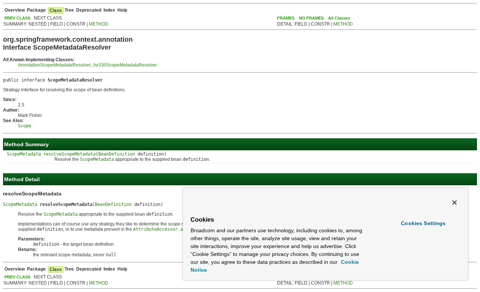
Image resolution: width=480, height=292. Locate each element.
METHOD (98, 24)
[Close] (454, 202)
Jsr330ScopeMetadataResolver (125, 65)
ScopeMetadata (24, 154)
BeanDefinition (116, 154)
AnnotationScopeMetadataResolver (54, 65)
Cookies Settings (423, 223)
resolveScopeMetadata (69, 154)
